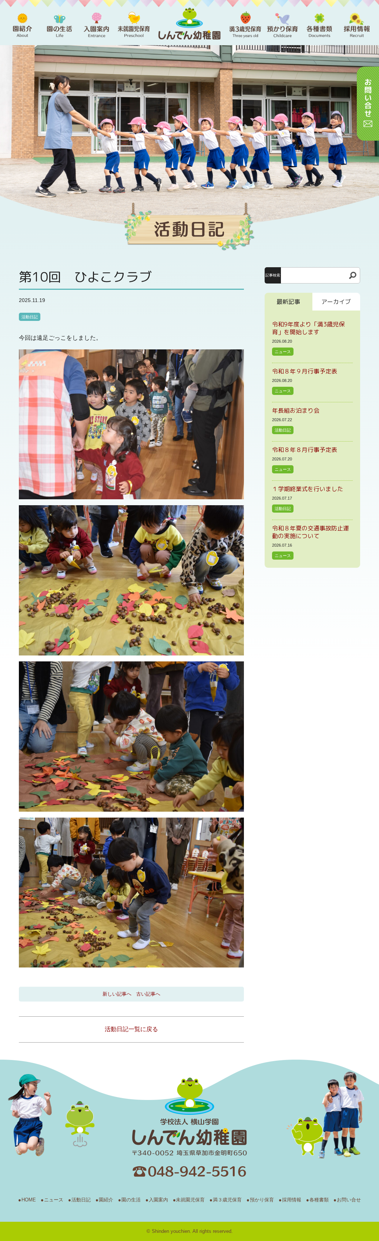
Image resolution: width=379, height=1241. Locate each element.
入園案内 (158, 1200)
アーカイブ (336, 302)
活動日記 (29, 317)
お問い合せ (349, 1200)
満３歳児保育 (227, 1200)
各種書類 (319, 1200)
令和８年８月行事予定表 (304, 450)
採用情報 (291, 1200)
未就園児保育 (190, 1200)
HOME (28, 1200)
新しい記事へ (117, 994)
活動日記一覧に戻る (131, 1029)
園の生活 (131, 1200)
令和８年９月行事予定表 (304, 371)
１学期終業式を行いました (307, 489)
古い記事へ (148, 994)
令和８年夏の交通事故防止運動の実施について (310, 532)
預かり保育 (262, 1200)
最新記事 (288, 302)
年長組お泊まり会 (295, 410)
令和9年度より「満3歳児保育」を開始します (308, 328)
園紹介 (106, 1200)
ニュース (283, 351)
